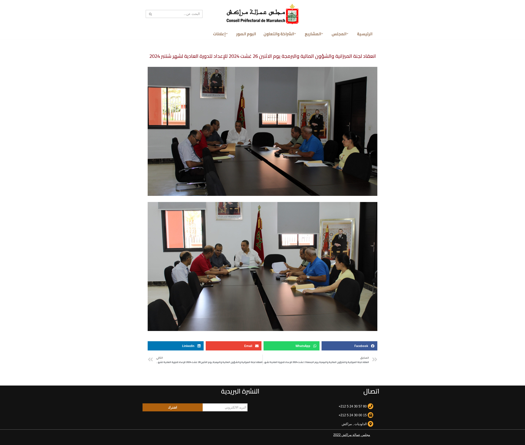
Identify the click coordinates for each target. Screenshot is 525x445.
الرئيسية (364, 34)
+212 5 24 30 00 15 (353, 415)
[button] (347, 34)
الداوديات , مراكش (354, 424)
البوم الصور (246, 34)
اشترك (172, 407)
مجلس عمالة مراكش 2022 (351, 435)
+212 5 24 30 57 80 (353, 406)
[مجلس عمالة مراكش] (262, 14)
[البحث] (150, 14)
